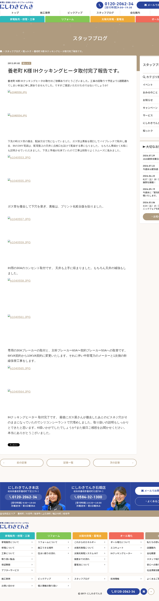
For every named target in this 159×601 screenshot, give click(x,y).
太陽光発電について (84, 547)
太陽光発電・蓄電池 (113, 19)
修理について (8, 547)
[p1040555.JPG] (68, 190)
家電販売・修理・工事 (22, 19)
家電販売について (10, 542)
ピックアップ (75, 12)
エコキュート (117, 547)
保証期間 (6, 564)
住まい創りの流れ (46, 553)
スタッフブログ (105, 12)
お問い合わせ (8, 585)
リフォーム (67, 19)
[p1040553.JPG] (68, 166)
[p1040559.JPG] (68, 251)
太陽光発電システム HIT (86, 553)
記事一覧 (68, 462)
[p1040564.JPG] (68, 400)
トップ (15, 12)
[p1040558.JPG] (68, 293)
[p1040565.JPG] (68, 377)
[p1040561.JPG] (68, 329)
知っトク (27, 51)
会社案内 (135, 12)
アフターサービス (10, 570)
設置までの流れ (81, 559)
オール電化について (120, 542)
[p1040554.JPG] (68, 125)
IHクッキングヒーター (121, 553)
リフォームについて (47, 542)
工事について (8, 553)
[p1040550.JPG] (68, 101)
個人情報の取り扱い (47, 585)
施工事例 (45, 12)
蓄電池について (81, 564)
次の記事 (115, 462)
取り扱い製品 (8, 559)
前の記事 (22, 462)
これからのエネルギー (85, 542)
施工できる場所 (45, 547)
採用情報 (115, 578)
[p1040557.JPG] (68, 228)
